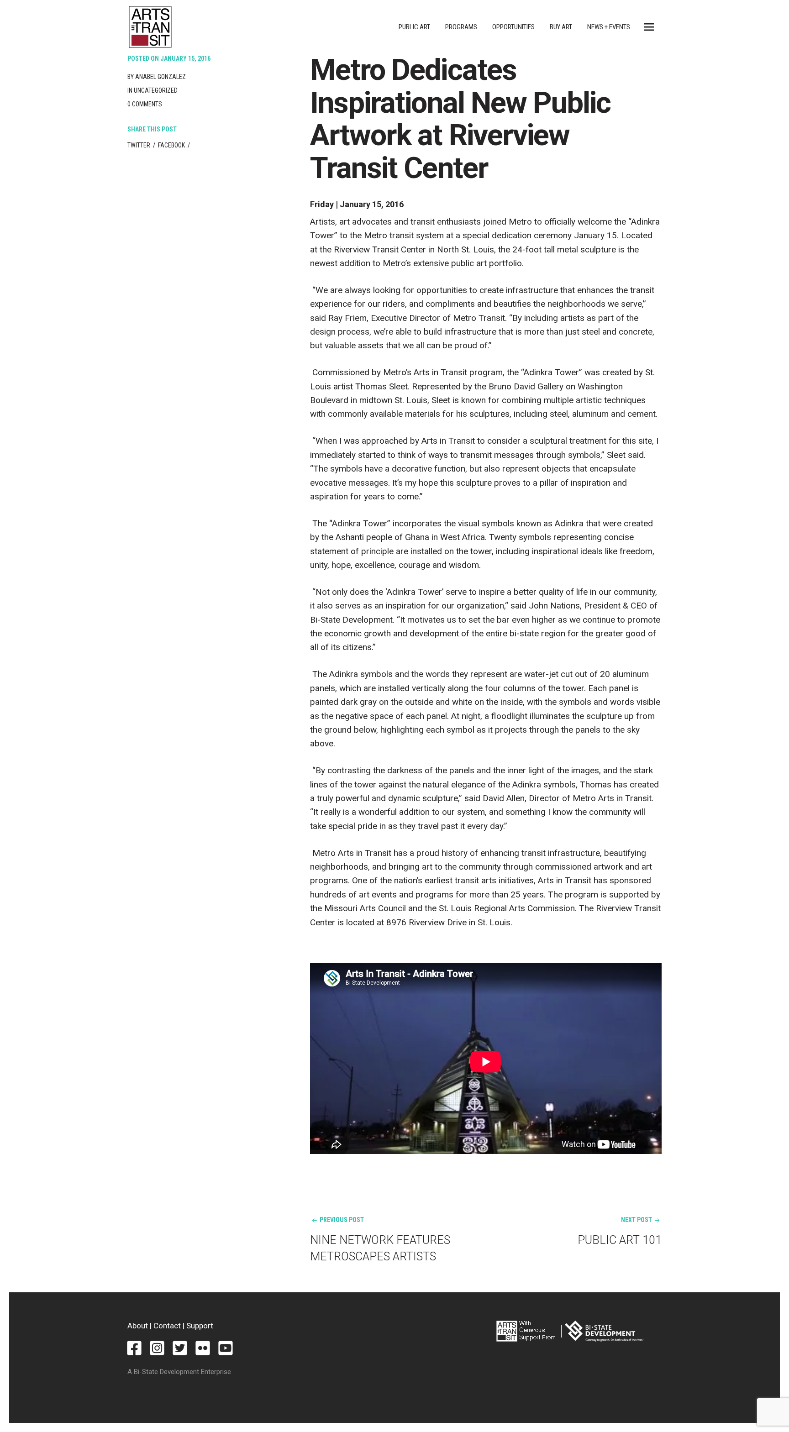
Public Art (414, 27)
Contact (167, 1325)
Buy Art (561, 27)
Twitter (138, 145)
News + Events (608, 27)
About (137, 1325)
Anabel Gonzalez (160, 76)
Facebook (171, 145)
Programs (461, 27)
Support (199, 1325)
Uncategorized (156, 90)
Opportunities (513, 27)
